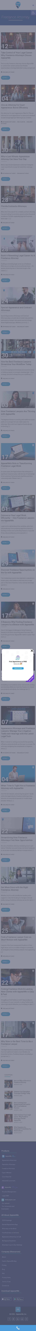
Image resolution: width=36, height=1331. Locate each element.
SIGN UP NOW (18, 668)
